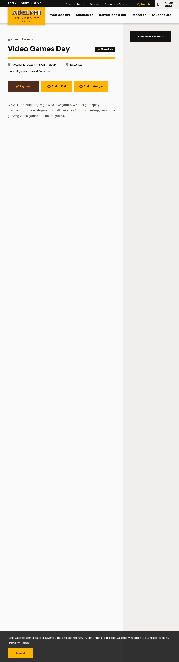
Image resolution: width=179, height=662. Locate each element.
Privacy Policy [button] (19, 643)
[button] (144, 4)
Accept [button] (20, 653)
